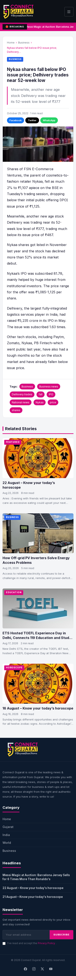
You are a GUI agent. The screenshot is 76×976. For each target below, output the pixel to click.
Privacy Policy (47, 943)
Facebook (16, 120)
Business (24, 42)
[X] (42, 969)
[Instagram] (33, 969)
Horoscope (14, 667)
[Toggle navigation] (68, 11)
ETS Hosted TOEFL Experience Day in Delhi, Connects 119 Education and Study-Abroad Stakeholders (37, 637)
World (7, 842)
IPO (51, 394)
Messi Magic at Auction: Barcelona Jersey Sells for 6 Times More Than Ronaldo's (36, 877)
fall (40, 394)
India (6, 835)
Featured (13, 442)
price (53, 402)
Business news (48, 386)
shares (16, 410)
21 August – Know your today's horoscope (33, 897)
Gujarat (8, 827)
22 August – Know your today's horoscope (33, 888)
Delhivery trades (22, 394)
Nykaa (39, 402)
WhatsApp (49, 120)
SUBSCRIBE (61, 934)
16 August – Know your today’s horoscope (38, 708)
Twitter (32, 120)
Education (14, 592)
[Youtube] (50, 969)
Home (11, 42)
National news (20, 402)
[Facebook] (25, 969)
